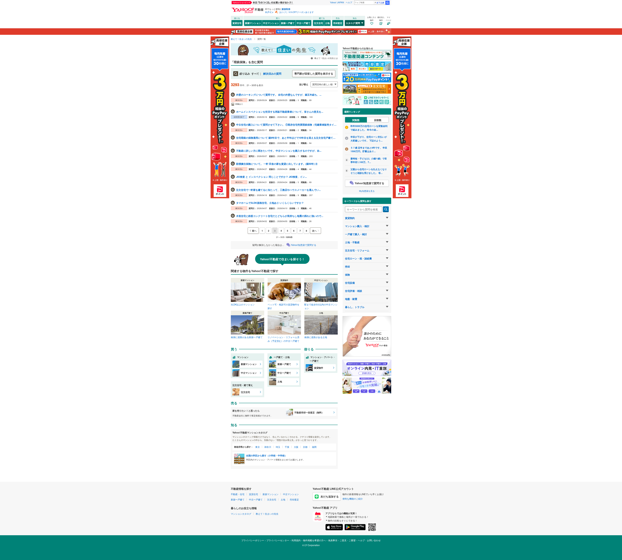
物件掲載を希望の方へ (314, 540)
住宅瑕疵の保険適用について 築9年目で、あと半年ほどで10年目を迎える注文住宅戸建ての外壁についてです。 (286, 138)
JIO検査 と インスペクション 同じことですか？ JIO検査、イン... (271, 177)
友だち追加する (330, 496)
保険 (347, 274)
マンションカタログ (241, 513)
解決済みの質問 (272, 73)
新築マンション (253, 23)
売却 (347, 266)
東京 (257, 446)
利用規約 (296, 540)
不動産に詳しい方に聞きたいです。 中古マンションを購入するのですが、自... (278, 150)
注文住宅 (318, 23)
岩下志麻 (380, 2)
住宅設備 (350, 283)
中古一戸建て (303, 23)
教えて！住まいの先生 (267, 513)
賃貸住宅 (237, 23)
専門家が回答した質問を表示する (313, 73)
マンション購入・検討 (357, 226)
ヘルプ (349, 2)
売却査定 (337, 23)
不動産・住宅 (237, 494)
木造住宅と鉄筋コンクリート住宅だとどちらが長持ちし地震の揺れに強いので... (279, 216)
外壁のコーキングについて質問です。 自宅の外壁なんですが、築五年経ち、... (278, 94)
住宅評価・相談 (353, 291)
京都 (305, 446)
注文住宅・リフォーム (357, 250)
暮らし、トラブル (354, 307)
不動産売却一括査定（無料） (309, 412)
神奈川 (267, 446)
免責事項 (332, 540)
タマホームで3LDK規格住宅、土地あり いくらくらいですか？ (270, 203)
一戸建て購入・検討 (356, 234)
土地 (327, 23)
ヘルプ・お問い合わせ (369, 540)
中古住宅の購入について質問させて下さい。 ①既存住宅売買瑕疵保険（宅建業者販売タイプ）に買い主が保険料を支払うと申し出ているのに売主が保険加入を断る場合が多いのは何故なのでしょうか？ (286, 124)
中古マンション (271, 23)
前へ (254, 230)
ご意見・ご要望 (348, 540)
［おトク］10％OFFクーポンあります (296, 12)
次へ (314, 230)
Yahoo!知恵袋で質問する (303, 244)
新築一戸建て (288, 23)
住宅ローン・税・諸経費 (358, 258)
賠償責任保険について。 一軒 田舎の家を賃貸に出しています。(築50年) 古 (277, 164)
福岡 (314, 446)
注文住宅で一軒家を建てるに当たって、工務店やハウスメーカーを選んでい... (278, 190)
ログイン (269, 12)
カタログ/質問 (353, 23)
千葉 (287, 446)
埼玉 (278, 446)
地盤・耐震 (351, 299)
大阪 (296, 446)
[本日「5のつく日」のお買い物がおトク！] (270, 2)
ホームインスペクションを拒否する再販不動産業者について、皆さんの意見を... (279, 111)
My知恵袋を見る (367, 190)
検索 (387, 3)
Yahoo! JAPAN (337, 2)
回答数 (377, 120)
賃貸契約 (350, 218)
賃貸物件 (318, 367)
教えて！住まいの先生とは (326, 58)
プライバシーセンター (277, 540)
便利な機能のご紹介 (352, 498)
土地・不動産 (352, 242)
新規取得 (286, 9)
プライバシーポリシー (252, 540)
